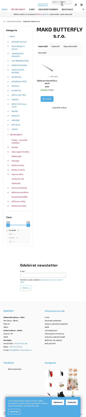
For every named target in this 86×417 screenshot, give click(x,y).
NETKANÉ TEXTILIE (19, 42)
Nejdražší (56, 46)
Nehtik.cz (39, 14)
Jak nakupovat (51, 330)
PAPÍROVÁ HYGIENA (19, 65)
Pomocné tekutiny (19, 188)
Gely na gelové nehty (20, 152)
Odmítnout (57, 402)
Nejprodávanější (70, 46)
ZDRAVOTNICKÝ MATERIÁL (18, 71)
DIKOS (46, 14)
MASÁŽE (15, 111)
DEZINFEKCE (16, 77)
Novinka (13, 238)
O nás (47, 317)
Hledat (54, 6)
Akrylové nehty (18, 165)
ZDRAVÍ (14, 129)
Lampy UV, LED (18, 179)
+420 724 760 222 (15, 347)
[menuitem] (4, 9)
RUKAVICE (15, 116)
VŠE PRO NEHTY (16, 134)
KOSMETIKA (16, 90)
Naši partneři (50, 343)
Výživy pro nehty (19, 201)
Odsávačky (16, 183)
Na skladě (14, 230)
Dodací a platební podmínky (56, 324)
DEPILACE (15, 86)
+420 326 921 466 (20, 343)
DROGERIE (16, 120)
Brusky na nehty (18, 170)
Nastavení (14, 411)
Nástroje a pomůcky (20, 192)
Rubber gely (17, 156)
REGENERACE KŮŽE (19, 81)
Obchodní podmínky (53, 320)
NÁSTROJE (16, 125)
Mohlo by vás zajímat (53, 340)
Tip (11, 241)
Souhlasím (72, 402)
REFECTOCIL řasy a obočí (19, 105)
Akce (12, 234)
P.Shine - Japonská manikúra (19, 141)
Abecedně (42, 53)
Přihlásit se (26, 288)
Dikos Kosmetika (15, 369)
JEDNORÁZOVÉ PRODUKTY (18, 55)
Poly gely (15, 161)
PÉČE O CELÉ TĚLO (19, 95)
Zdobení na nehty (19, 206)
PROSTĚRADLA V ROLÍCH (18, 47)
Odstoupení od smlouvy (54, 334)
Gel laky (15, 147)
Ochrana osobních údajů (55, 337)
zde (37, 406)
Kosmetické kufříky (20, 197)
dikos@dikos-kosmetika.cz (21, 350)
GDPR (47, 327)
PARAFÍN (15, 99)
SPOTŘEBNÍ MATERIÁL (20, 61)
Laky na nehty (17, 174)
